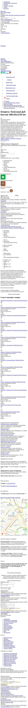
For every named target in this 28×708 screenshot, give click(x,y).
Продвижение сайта (6, 699)
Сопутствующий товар (9, 647)
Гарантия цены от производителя (9, 424)
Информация (5, 197)
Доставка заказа (5, 429)
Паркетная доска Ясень (9, 661)
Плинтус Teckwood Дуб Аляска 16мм (10, 411)
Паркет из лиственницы (10, 663)
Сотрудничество (14, 144)
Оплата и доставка (8, 6)
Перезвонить (4, 684)
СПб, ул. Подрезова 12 (6, 19)
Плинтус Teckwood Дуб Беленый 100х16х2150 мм (13, 337)
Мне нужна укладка (6, 615)
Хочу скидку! (4, 613)
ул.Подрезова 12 (5, 690)
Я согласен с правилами (10, 609)
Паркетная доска (8, 637)
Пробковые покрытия (9, 645)
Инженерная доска (8, 643)
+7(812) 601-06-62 (5, 33)
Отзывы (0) (21, 228)
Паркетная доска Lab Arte (10, 656)
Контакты (6, 8)
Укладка (6, 4)
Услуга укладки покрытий (10, 621)
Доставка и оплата (8, 623)
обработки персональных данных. (10, 609)
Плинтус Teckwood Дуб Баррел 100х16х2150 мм (13, 382)
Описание (18, 226)
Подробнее (3, 201)
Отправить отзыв (5, 596)
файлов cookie (9, 702)
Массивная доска (8, 644)
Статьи (5, 7)
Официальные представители (8, 441)
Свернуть (3, 156)
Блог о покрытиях (8, 627)
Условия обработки (5, 595)
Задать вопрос (4, 121)
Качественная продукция (7, 434)
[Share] (2, 141)
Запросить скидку (5, 144)
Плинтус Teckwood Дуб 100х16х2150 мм (11, 352)
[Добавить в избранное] (14, 304)
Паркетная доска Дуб (9, 660)
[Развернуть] (4, 141)
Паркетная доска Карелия (10, 655)
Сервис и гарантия (5, 447)
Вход (2, 12)
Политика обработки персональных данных (12, 695)
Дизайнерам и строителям (10, 3)
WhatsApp (3, 45)
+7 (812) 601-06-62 (10, 483)
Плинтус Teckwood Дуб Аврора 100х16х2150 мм (13, 397)
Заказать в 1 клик (5, 192)
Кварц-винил (7, 640)
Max (5, 60)
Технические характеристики (8, 226)
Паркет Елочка (7, 664)
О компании (7, 1)
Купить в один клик (6, 311)
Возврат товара (7, 625)
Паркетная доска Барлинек (10, 653)
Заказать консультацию (14, 294)
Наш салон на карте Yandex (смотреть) (10, 497)
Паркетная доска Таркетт (10, 659)
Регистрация (7, 12)
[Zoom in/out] (5, 141)
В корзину (3, 155)
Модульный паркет (8, 641)
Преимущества (4, 228)
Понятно (3, 703)
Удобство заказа (5, 453)
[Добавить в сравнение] (14, 302)
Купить (2, 314)
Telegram (3, 58)
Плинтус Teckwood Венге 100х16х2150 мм (11, 367)
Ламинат (6, 639)
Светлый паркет (8, 665)
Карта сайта (7, 629)
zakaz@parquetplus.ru (6, 61)
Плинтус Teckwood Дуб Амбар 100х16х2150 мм (13, 322)
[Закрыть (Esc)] (1, 141)
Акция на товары (8, 648)
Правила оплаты (8, 628)
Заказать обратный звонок (7, 62)
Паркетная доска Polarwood (11, 657)
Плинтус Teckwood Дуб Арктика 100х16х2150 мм (13, 307)
